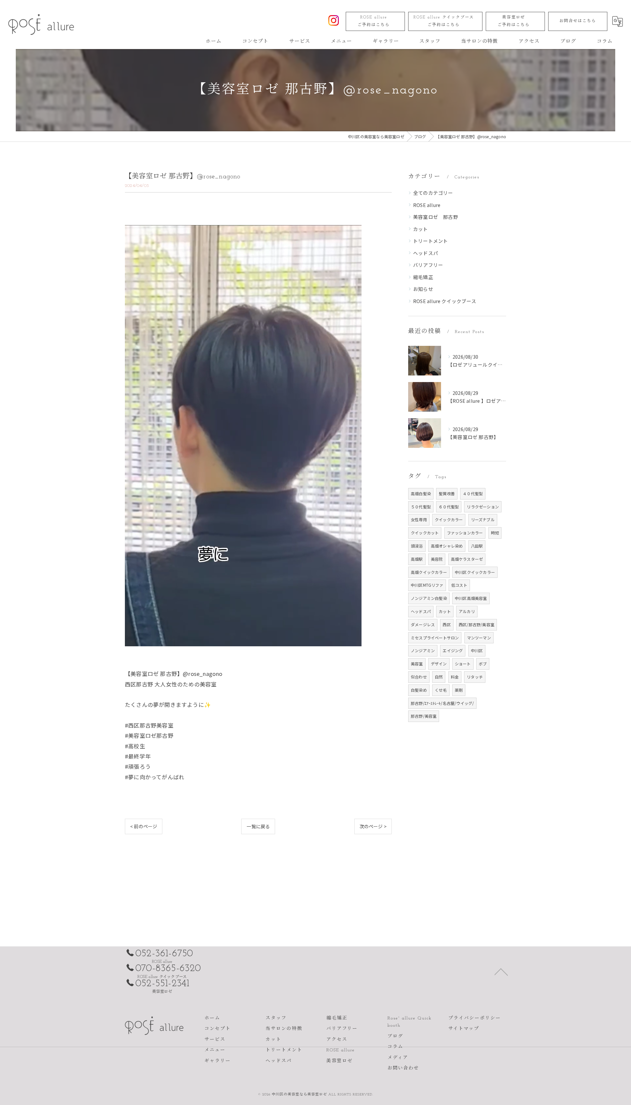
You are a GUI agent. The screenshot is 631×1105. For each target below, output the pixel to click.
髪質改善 (447, 493)
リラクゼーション (483, 506)
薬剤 (459, 690)
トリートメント (430, 240)
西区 (447, 624)
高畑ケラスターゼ (467, 559)
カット (420, 228)
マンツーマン (479, 637)
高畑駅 (417, 559)
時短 (495, 532)
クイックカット (425, 532)
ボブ (483, 663)
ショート (463, 663)
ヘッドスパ (425, 252)
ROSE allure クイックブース (443, 21)
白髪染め (419, 690)
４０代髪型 (473, 493)
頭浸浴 (417, 546)
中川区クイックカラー (475, 572)
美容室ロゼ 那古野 (435, 216)
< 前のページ (143, 826)
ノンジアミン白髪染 (429, 598)
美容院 (437, 559)
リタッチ (475, 677)
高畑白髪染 (421, 493)
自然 (439, 677)
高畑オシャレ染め (447, 546)
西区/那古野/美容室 (476, 624)
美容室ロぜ (514, 21)
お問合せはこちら (577, 21)
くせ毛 (441, 690)
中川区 (477, 650)
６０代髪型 (449, 506)
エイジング (453, 650)
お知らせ (423, 288)
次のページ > (373, 826)
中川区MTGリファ (427, 585)
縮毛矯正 (423, 276)
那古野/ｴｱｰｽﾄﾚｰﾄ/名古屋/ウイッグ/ (442, 703)
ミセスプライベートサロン (435, 637)
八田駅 (477, 546)
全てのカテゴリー (433, 192)
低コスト (459, 585)
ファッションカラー (465, 532)
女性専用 (419, 519)
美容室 (417, 663)
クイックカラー (449, 519)
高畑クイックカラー (429, 572)
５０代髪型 (421, 506)
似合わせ (419, 677)
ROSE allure (374, 21)
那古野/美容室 (423, 716)
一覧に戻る (258, 826)
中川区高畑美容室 (471, 598)
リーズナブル (483, 519)
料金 (455, 677)
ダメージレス (423, 624)
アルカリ (467, 611)
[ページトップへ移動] (501, 971)
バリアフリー (428, 264)
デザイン (439, 663)
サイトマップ (463, 1028)
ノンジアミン (423, 650)
